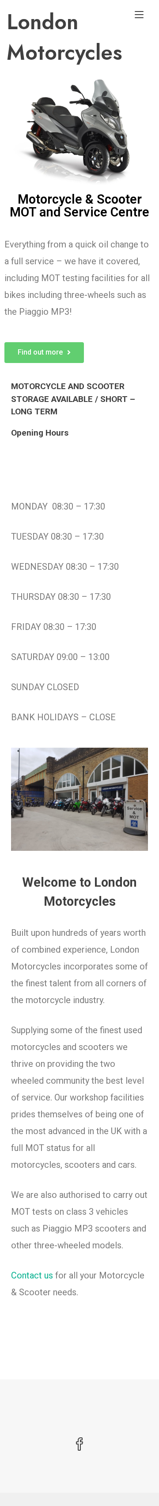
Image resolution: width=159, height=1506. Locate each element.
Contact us (32, 1275)
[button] (44, 352)
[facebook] (79, 1445)
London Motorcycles (64, 37)
